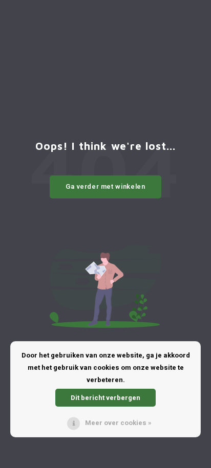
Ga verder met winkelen (105, 186)
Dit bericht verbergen (105, 398)
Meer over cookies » (118, 423)
